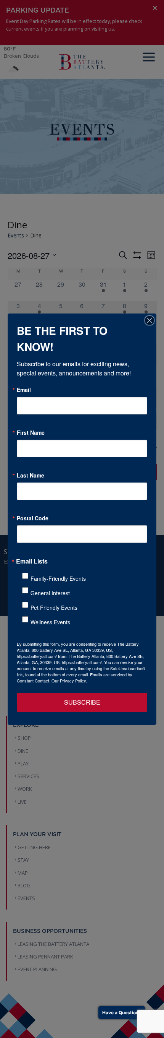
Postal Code (32, 518)
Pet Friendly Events (54, 607)
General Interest (50, 593)
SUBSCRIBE (82, 702)
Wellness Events (50, 622)
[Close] (149, 320)
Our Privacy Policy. (69, 680)
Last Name (30, 475)
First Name (31, 432)
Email (24, 389)
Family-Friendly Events (58, 578)
